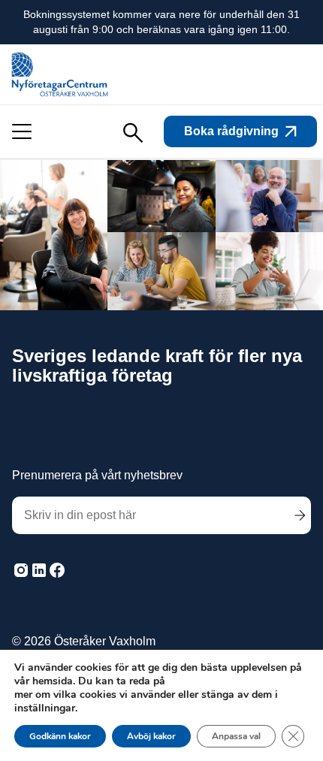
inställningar (44, 708)
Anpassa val (236, 736)
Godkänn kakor (60, 736)
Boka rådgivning (231, 131)
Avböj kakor (151, 736)
